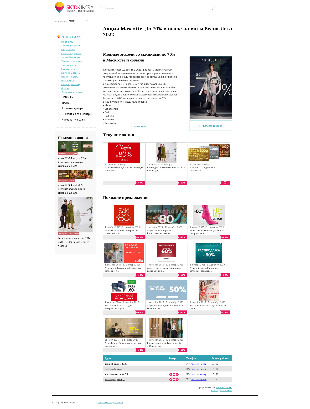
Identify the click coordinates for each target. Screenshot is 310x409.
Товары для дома (70, 65)
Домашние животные (72, 92)
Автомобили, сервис (71, 57)
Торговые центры (72, 108)
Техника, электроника (72, 61)
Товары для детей (70, 45)
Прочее (65, 88)
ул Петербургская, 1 (115, 369)
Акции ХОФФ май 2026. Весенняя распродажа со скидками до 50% (71, 188)
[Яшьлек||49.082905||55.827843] (174, 374)
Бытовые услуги (69, 68)
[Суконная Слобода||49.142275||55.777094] (177, 379)
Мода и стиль (67, 41)
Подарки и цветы (69, 76)
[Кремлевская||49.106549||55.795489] (174, 379)
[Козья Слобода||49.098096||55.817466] (170, 374)
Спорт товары (68, 49)
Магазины (67, 97)
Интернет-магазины (74, 119)
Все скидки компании (221, 390)
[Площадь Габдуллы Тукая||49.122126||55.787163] (170, 379)
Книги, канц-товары (70, 72)
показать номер (199, 363)
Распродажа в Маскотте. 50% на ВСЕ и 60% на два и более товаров (74, 242)
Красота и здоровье (71, 53)
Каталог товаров (212, 125)
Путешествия (67, 80)
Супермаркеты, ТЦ (70, 84)
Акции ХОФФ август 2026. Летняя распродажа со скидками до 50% (72, 162)
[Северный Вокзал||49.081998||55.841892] (177, 374)
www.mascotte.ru (224, 387)
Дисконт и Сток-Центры (77, 114)
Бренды (66, 102)
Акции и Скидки (71, 37)
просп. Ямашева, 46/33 (116, 363)
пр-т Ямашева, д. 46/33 (116, 374)
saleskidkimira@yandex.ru (110, 402)
